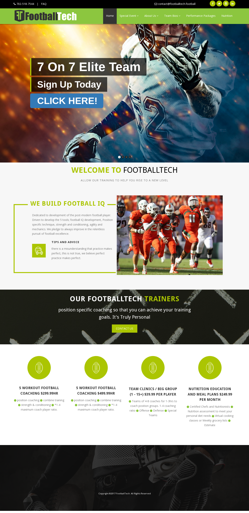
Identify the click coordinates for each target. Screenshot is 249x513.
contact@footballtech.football (176, 4)
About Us (150, 16)
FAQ (43, 4)
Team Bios (171, 16)
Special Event (128, 16)
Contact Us (124, 328)
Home (110, 16)
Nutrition (226, 16)
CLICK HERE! (67, 101)
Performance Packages (201, 16)
